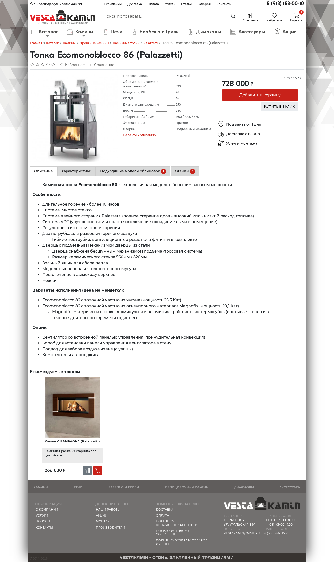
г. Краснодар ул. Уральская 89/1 (57, 4)
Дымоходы (244, 487)
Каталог (52, 43)
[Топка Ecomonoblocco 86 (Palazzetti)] (74, 117)
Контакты (223, 4)
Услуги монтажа (241, 143)
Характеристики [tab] (76, 171)
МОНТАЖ (103, 521)
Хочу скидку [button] (292, 77)
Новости (44, 521)
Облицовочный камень (186, 487)
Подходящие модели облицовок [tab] (132, 171)
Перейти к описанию (139, 135)
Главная (36, 43)
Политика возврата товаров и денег (182, 542)
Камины (69, 43)
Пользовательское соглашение (173, 532)
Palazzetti (151, 43)
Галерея (204, 4)
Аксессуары (290, 487)
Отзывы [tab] (184, 171)
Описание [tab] (43, 171)
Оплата (153, 4)
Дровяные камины (94, 43)
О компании (112, 4)
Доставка (134, 4)
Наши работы (108, 509)
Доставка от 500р (243, 134)
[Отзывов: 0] (43, 65)
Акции (101, 515)
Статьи (186, 4)
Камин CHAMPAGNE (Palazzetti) (72, 441)
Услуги (170, 4)
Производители (110, 527)
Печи (78, 487)
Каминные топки (126, 43)
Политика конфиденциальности (177, 523)
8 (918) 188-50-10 (285, 3)
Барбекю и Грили (123, 487)
